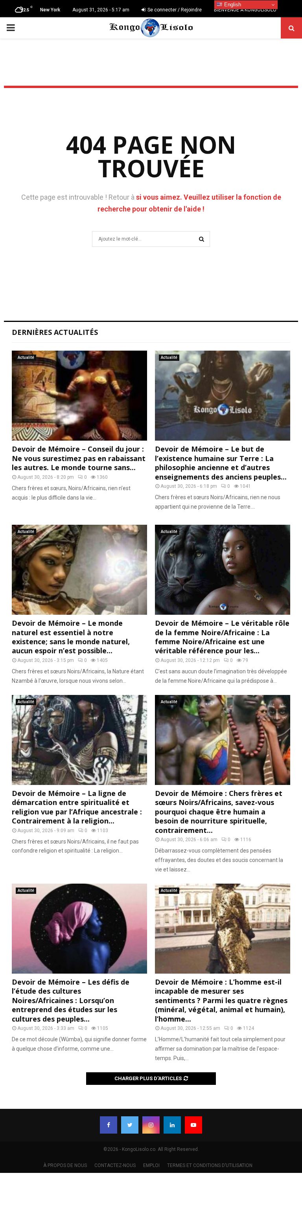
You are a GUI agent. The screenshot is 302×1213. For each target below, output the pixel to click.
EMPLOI (151, 1165)
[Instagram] (151, 1125)
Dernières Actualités (55, 332)
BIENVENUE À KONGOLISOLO (245, 10)
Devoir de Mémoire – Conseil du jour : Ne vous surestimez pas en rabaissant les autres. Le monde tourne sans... (78, 458)
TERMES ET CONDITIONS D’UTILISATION (209, 1165)
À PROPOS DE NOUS (65, 1165)
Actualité (26, 357)
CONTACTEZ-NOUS (115, 1165)
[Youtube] (193, 1125)
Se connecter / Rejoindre (174, 10)
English (232, 4)
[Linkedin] (172, 1125)
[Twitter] (129, 1125)
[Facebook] (108, 1125)
